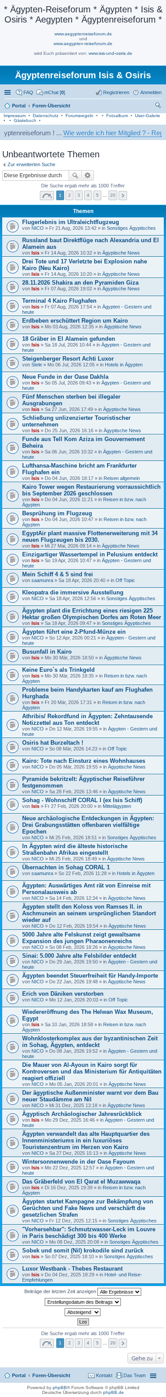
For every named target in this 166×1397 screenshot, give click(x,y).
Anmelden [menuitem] (151, 92)
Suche (75, 175)
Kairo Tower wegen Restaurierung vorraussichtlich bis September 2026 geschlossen (91, 490)
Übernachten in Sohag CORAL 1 (66, 867)
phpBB (60, 1387)
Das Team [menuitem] (135, 1375)
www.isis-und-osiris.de (110, 53)
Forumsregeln (79, 115)
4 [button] (88, 195)
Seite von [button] (47, 195)
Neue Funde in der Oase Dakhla (65, 376)
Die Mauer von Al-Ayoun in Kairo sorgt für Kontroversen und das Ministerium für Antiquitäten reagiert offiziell (92, 1071)
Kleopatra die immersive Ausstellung (73, 592)
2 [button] (69, 195)
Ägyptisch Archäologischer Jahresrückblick (82, 1114)
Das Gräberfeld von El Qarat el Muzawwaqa (81, 1181)
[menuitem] (50, 92)
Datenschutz (45, 115)
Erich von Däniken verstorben (63, 993)
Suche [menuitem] (159, 106)
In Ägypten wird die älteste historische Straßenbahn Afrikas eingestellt (74, 849)
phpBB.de (113, 1392)
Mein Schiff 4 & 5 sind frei (57, 574)
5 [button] (97, 195)
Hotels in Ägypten (124, 364)
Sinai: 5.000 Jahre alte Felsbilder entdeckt (79, 955)
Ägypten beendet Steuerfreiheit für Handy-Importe (90, 975)
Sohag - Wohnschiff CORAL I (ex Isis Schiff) (82, 800)
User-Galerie (147, 115)
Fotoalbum (117, 115)
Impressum (15, 115)
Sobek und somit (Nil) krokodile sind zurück (82, 1250)
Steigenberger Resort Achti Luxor (68, 358)
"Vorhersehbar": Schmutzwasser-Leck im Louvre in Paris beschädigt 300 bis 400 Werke (88, 1232)
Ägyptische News (121, 252)
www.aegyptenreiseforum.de (83, 33)
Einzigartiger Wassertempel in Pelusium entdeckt (90, 554)
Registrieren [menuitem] (116, 92)
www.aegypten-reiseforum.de (83, 43)
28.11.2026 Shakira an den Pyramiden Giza (80, 282)
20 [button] (113, 195)
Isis (35, 252)
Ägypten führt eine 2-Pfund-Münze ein (74, 631)
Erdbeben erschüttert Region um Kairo (75, 320)
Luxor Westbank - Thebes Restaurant (72, 1268)
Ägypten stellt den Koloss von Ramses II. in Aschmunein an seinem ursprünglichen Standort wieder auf (89, 913)
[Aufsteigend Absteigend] (83, 1312)
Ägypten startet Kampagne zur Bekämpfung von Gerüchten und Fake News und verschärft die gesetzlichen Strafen (87, 1208)
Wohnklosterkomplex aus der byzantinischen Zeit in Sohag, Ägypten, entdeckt (90, 1041)
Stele (36, 364)
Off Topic (125, 580)
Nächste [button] (123, 195)
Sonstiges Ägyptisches (131, 228)
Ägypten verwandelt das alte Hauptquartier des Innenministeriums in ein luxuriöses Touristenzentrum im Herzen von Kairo (86, 1140)
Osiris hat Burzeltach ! (52, 742)
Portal (19, 105)
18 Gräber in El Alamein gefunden (68, 338)
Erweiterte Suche (88, 175)
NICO (37, 228)
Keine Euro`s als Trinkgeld (58, 669)
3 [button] (78, 195)
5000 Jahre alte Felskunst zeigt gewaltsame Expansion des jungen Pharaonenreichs (81, 937)
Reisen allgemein (122, 478)
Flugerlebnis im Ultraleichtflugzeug (70, 222)
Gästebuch (25, 120)
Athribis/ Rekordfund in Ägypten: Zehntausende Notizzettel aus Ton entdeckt (87, 719)
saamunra (42, 580)
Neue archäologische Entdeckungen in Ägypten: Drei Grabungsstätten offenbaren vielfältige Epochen (88, 825)
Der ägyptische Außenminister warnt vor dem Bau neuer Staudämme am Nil (90, 1096)
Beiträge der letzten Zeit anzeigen (60, 1291)
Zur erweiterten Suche (31, 164)
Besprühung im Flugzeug (57, 513)
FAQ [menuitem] (28, 92)
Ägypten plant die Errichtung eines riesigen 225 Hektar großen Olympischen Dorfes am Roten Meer (91, 613)
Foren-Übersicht (51, 1375)
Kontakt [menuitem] (104, 1375)
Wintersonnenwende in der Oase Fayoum (78, 1161)
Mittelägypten (117, 806)
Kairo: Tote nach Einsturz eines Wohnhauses (83, 761)
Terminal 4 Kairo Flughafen (59, 300)
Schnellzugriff (8, 92)
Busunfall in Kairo (47, 651)
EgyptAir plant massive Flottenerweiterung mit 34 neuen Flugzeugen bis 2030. (90, 536)
